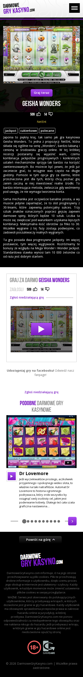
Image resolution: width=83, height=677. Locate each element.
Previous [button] (10, 521)
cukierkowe (28, 131)
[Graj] (11, 476)
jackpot (10, 131)
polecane (47, 131)
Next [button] (72, 521)
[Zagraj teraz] (41, 329)
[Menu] (74, 8)
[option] (41, 461)
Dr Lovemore (33, 473)
